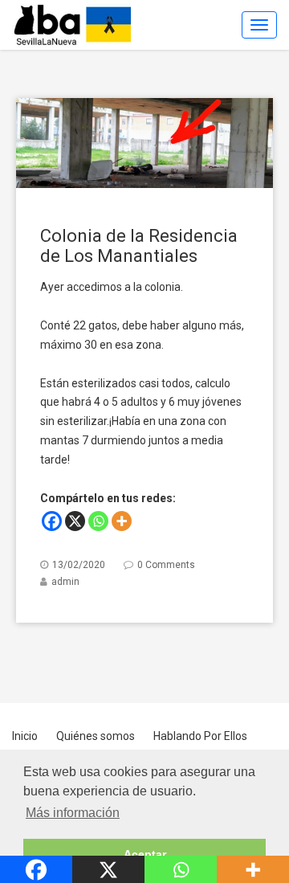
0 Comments (166, 564)
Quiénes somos (95, 736)
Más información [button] (73, 813)
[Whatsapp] (98, 521)
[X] (75, 521)
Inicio (25, 736)
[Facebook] (52, 521)
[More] (122, 521)
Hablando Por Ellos (200, 736)
